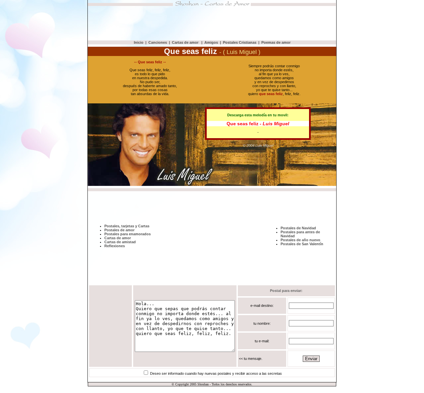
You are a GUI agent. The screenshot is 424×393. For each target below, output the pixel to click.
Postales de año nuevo (300, 240)
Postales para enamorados (127, 234)
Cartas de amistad (120, 242)
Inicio (138, 42)
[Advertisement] (212, 23)
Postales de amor (119, 230)
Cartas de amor (185, 42)
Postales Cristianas (239, 42)
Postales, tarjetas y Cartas (126, 226)
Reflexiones (114, 246)
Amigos (211, 42)
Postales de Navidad (298, 228)
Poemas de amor (276, 42)
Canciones (157, 42)
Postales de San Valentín (302, 244)
